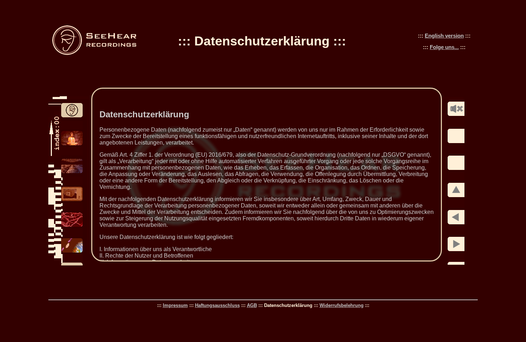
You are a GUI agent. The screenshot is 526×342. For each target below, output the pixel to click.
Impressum (175, 305)
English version (444, 36)
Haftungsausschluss (217, 305)
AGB (252, 305)
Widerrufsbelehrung (342, 305)
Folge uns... (444, 47)
